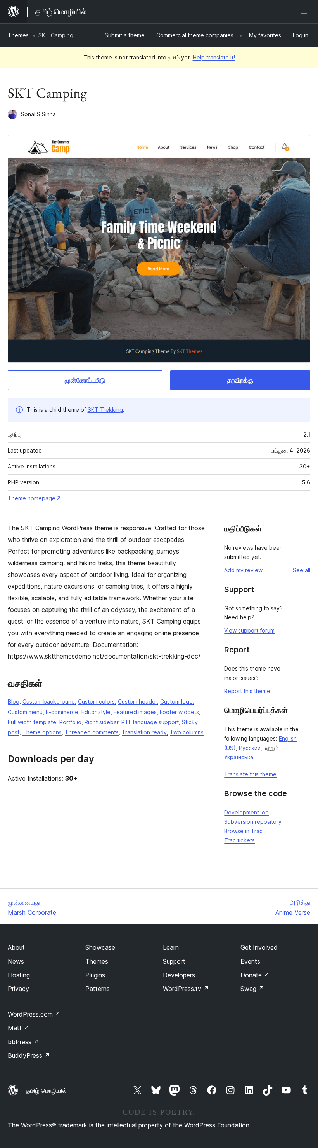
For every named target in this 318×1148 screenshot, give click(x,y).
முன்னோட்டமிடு (85, 380)
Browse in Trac (243, 831)
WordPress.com (34, 1014)
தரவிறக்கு (240, 380)
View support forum (249, 630)
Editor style (96, 712)
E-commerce (62, 712)
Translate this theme (250, 774)
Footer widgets (179, 712)
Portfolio (70, 722)
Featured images (135, 712)
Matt (18, 1028)
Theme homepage (31, 498)
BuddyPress (29, 1055)
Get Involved (259, 947)
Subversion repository (253, 821)
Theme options (42, 732)
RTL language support (150, 722)
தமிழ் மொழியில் (46, 1090)
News (16, 961)
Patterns (97, 988)
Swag (252, 988)
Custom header (137, 701)
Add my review (243, 570)
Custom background (48, 701)
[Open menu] (305, 11)
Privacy (18, 988)
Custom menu (25, 712)
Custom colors (96, 701)
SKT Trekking (105, 409)
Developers (179, 975)
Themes (18, 35)
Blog (13, 701)
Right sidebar (101, 722)
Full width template (32, 722)
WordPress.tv (186, 988)
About (16, 947)
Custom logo (176, 701)
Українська (238, 757)
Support (174, 961)
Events (250, 961)
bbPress (23, 1042)
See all (301, 570)
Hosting (19, 975)
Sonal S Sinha (38, 114)
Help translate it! (214, 57)
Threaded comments (92, 732)
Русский (250, 747)
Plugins (95, 975)
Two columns (187, 732)
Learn (171, 947)
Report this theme (247, 691)
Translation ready (144, 732)
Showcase (100, 947)
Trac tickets (239, 840)
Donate (255, 975)
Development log (246, 812)
